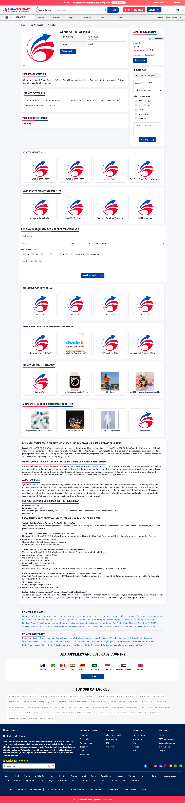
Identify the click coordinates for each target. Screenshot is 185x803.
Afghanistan (29, 781)
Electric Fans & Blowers (73, 100)
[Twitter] (150, 766)
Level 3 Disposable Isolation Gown (75, 392)
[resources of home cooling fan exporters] (110, 168)
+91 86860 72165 (175, 17)
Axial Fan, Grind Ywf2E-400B (124, 626)
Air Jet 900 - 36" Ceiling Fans (75, 218)
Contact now (140, 60)
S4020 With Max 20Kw (110, 353)
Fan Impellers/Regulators (109, 100)
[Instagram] (155, 766)
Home (23, 25)
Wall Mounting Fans (145, 218)
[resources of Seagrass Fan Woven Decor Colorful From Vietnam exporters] (40, 419)
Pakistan (17, 781)
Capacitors (148, 638)
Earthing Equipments (108, 642)
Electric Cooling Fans (52, 100)
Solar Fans (51, 106)
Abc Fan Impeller (145, 431)
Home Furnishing (113, 789)
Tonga (51, 781)
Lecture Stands (61, 638)
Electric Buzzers (27, 645)
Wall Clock (40, 314)
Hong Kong (62, 776)
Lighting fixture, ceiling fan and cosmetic (73, 623)
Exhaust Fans (90, 100)
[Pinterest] (165, 766)
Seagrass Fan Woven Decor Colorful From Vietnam (40, 431)
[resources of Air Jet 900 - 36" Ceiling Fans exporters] (75, 207)
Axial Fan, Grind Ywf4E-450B (145, 626)
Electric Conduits (106, 645)
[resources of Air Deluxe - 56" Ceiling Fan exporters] (40, 207)
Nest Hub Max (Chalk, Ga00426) (75, 353)
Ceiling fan (93, 623)
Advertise (40, 17)
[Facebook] (145, 766)
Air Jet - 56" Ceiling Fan (100, 616)
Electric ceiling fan (105, 623)
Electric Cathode (40, 645)
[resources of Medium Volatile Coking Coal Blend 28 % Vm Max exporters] (145, 342)
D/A (149, 101)
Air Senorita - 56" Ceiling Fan (32, 616)
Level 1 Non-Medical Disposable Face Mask (145, 392)
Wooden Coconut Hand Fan (110, 431)
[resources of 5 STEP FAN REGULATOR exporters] (75, 168)
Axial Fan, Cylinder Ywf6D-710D (80, 626)
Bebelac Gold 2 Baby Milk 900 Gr (40, 353)
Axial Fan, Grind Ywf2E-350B (102, 626)
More (144, 789)
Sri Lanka (27, 776)
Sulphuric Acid (40, 392)
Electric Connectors (120, 645)
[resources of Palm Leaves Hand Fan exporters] (75, 419)
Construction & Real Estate (55, 789)
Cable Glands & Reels (135, 638)
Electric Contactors (135, 645)
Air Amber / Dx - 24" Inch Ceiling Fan (110, 218)
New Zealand (62, 781)
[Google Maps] (175, 766)
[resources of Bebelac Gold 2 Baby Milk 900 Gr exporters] (40, 342)
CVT (110, 638)
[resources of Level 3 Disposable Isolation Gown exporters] (75, 381)
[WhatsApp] (180, 766)
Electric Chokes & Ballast (56, 645)
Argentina (121, 776)
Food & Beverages (96, 789)
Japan (7, 776)
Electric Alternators (124, 642)
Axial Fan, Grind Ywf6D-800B (123, 623)
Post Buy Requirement (134, 10)
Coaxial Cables (27, 642)
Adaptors (87, 638)
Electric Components (47, 638)
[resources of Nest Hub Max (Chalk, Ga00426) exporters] (75, 342)
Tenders (103, 17)
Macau (41, 781)
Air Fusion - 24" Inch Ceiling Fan (55, 616)
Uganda (74, 776)
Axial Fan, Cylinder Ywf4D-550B (145, 623)
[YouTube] (170, 766)
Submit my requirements (93, 275)
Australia (84, 781)
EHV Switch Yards (93, 642)
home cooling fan (110, 179)
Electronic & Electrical (77, 789)
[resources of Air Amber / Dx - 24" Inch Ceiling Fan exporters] (110, 207)
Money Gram (142, 118)
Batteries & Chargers (99, 638)
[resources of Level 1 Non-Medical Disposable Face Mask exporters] (145, 381)
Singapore (132, 776)
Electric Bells (150, 642)
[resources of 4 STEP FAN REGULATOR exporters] (40, 168)
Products (56, 17)
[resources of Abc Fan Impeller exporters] (145, 419)
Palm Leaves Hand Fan (75, 431)
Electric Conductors (92, 645)
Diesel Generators (79, 642)
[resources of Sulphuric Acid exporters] (40, 381)
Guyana (102, 781)
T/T (140, 101)
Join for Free (154, 10)
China (51, 776)
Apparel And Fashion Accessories (29, 789)
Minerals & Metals (131, 789)
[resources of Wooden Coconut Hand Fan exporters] (110, 419)
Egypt (84, 776)
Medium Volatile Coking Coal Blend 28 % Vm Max (145, 353)
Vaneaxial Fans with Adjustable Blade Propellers (139, 620)
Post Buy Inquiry (147, 139)
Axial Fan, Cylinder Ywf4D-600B (33, 626)
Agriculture (9, 789)
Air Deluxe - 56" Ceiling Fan (40, 218)
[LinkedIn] (160, 766)
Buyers (72, 17)
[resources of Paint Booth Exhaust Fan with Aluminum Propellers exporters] (145, 168)
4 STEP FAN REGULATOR (40, 179)
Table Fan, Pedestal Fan (34, 106)
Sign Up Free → (118, 2)
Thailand (154, 776)
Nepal (16, 776)
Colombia (113, 781)
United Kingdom (107, 776)
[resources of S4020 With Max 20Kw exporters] (110, 342)
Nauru (74, 781)
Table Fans (71, 616)
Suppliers (87, 17)
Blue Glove (110, 392)
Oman (7, 781)
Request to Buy (68, 51)
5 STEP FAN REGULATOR (75, 179)
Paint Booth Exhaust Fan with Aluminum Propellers (145, 179)
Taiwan (143, 776)
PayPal (140, 110)
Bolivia (124, 781)
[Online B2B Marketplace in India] (18, 10)
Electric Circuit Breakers (75, 645)
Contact (119, 17)
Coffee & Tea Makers (41, 642)
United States (39, 776)
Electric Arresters (138, 642)
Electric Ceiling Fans (33, 100)
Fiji (94, 781)
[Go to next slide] (24, 65)
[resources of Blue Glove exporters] (110, 381)
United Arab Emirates (169, 776)
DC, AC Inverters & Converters (61, 642)
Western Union (143, 114)
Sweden (93, 776)
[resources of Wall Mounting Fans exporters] (145, 207)
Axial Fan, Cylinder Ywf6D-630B (56, 626)
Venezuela (135, 781)
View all (92, 676)
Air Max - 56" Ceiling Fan (137, 616)
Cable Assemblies (119, 638)
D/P (149, 105)
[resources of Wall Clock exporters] (40, 303)
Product (30, 25)
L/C (139, 105)
